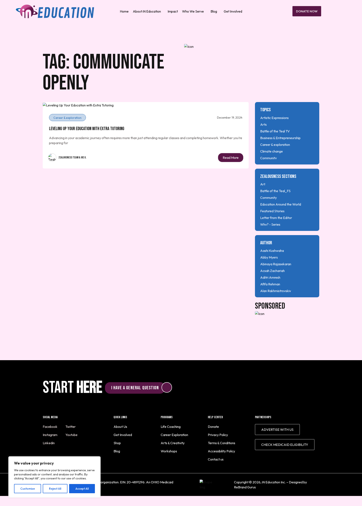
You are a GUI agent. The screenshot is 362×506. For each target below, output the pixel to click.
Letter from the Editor (276, 218)
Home (124, 11)
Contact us (216, 459)
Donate (213, 426)
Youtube (71, 435)
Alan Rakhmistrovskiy (275, 291)
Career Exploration (174, 435)
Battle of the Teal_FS (275, 191)
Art (262, 184)
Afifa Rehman (270, 284)
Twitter (70, 426)
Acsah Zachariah (272, 271)
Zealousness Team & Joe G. (72, 157)
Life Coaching (171, 426)
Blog (214, 11)
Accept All (82, 488)
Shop (117, 443)
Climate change (271, 151)
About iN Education (147, 11)
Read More (231, 157)
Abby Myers (269, 257)
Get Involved (233, 11)
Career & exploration (275, 144)
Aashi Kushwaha (272, 250)
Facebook (50, 426)
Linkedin (49, 443)
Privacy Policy (218, 435)
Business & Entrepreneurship (280, 138)
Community (268, 158)
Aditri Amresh (270, 277)
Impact (173, 11)
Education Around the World (280, 204)
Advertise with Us (277, 429)
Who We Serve (193, 11)
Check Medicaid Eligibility (284, 445)
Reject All (55, 488)
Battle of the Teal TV (275, 131)
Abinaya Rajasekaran (275, 264)
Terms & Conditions (221, 443)
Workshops (169, 451)
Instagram (50, 435)
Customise (27, 488)
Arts (263, 124)
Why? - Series (270, 224)
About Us (120, 426)
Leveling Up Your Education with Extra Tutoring (86, 129)
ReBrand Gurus (245, 487)
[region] (54, 477)
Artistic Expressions (274, 118)
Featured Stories (272, 211)
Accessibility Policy (221, 451)
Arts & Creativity (173, 443)
